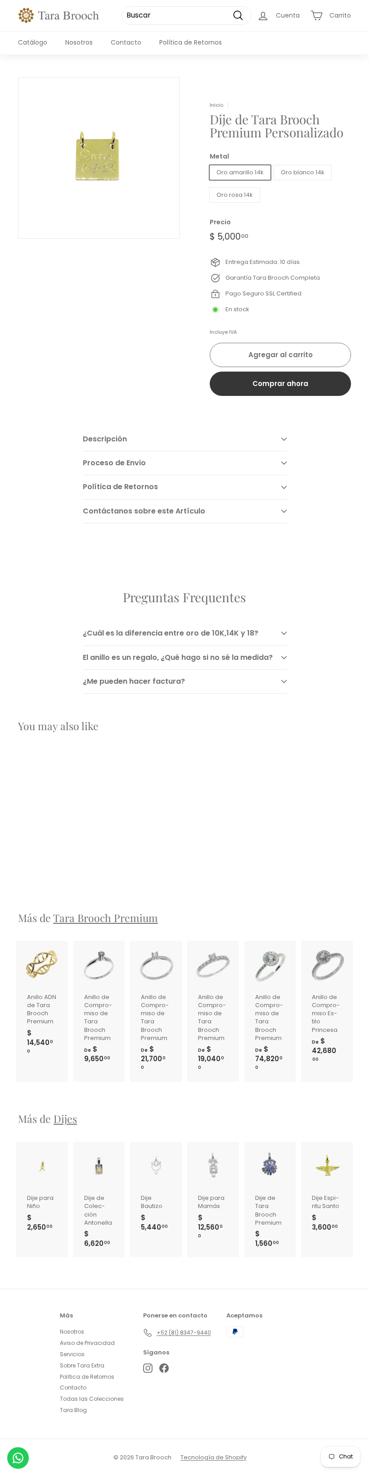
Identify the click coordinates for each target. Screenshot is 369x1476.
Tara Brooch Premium (105, 918)
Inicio (216, 105)
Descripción (105, 439)
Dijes (65, 1119)
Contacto (126, 42)
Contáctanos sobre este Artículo (144, 511)
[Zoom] (98, 157)
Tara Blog (73, 1410)
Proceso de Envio (114, 463)
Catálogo (32, 42)
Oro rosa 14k (234, 195)
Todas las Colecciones (92, 1399)
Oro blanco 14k (302, 172)
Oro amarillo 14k (240, 172)
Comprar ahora (280, 383)
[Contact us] (18, 1458)
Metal (219, 156)
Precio (220, 222)
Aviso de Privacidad (87, 1343)
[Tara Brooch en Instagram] (148, 1368)
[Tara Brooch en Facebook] (164, 1368)
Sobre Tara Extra (82, 1365)
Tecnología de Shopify (213, 1457)
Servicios (72, 1354)
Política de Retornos (190, 42)
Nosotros (79, 42)
